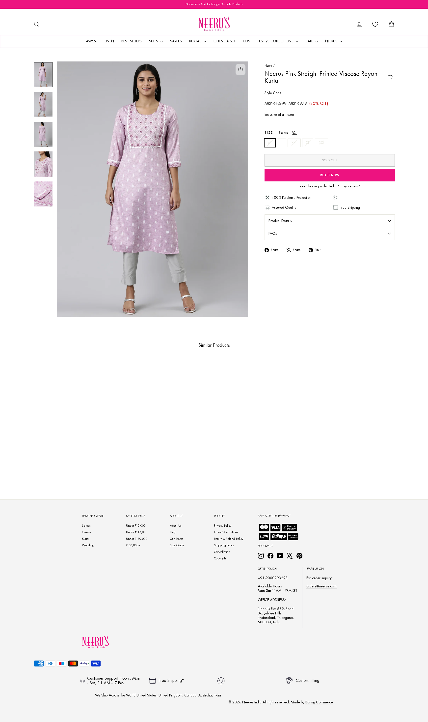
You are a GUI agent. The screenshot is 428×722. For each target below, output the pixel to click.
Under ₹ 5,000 (136, 525)
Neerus (331, 41)
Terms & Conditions (226, 532)
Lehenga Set (225, 41)
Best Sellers (131, 41)
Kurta (85, 538)
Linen (109, 41)
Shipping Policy (224, 545)
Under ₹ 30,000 (136, 538)
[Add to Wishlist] (390, 77)
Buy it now (329, 175)
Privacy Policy (222, 525)
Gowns (86, 532)
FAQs (272, 233)
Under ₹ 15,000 (136, 532)
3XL (321, 142)
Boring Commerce (319, 702)
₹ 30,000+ (133, 545)
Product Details (280, 221)
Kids (246, 41)
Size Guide (177, 545)
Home (268, 65)
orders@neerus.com (321, 586)
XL (307, 142)
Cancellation (222, 551)
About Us (175, 525)
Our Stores (176, 538)
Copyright (220, 558)
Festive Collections (276, 41)
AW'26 (91, 41)
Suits (154, 41)
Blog (173, 532)
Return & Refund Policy (228, 538)
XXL (294, 142)
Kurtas (195, 41)
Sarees (176, 41)
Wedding (88, 545)
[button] (68, 464)
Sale (310, 41)
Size (278, 132)
